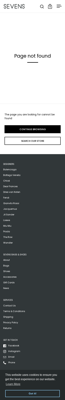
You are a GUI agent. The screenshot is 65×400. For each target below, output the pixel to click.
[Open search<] (42, 6)
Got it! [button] (32, 393)
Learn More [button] (13, 384)
